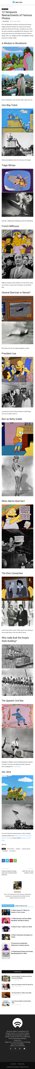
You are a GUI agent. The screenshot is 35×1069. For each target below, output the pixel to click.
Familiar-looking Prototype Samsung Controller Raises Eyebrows (9, 872)
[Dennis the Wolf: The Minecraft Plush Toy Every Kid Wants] (6, 978)
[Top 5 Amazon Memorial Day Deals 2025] (6, 1003)
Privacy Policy (21, 1064)
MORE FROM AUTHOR (21, 906)
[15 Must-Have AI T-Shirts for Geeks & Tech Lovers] (6, 912)
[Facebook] (10, 1048)
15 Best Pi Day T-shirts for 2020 (21, 927)
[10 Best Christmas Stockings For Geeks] (6, 937)
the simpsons (13, 850)
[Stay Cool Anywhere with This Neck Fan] (6, 987)
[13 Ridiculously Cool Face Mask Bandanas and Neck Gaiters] (6, 920)
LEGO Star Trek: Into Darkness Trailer (27, 872)
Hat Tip (4, 844)
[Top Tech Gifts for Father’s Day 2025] (6, 995)
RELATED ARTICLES (8, 906)
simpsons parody (26, 848)
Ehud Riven (6, 21)
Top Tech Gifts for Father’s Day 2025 (21, 993)
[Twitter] (24, 1048)
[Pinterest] (15, 1048)
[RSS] (19, 1048)
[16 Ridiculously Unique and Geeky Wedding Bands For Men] (6, 954)
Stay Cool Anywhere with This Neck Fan (22, 984)
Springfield (5, 850)
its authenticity (17, 766)
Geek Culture (9, 6)
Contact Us (13, 1064)
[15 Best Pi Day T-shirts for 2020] (6, 929)
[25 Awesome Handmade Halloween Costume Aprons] (6, 947)
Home (3, 6)
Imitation (18, 848)
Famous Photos (10, 848)
